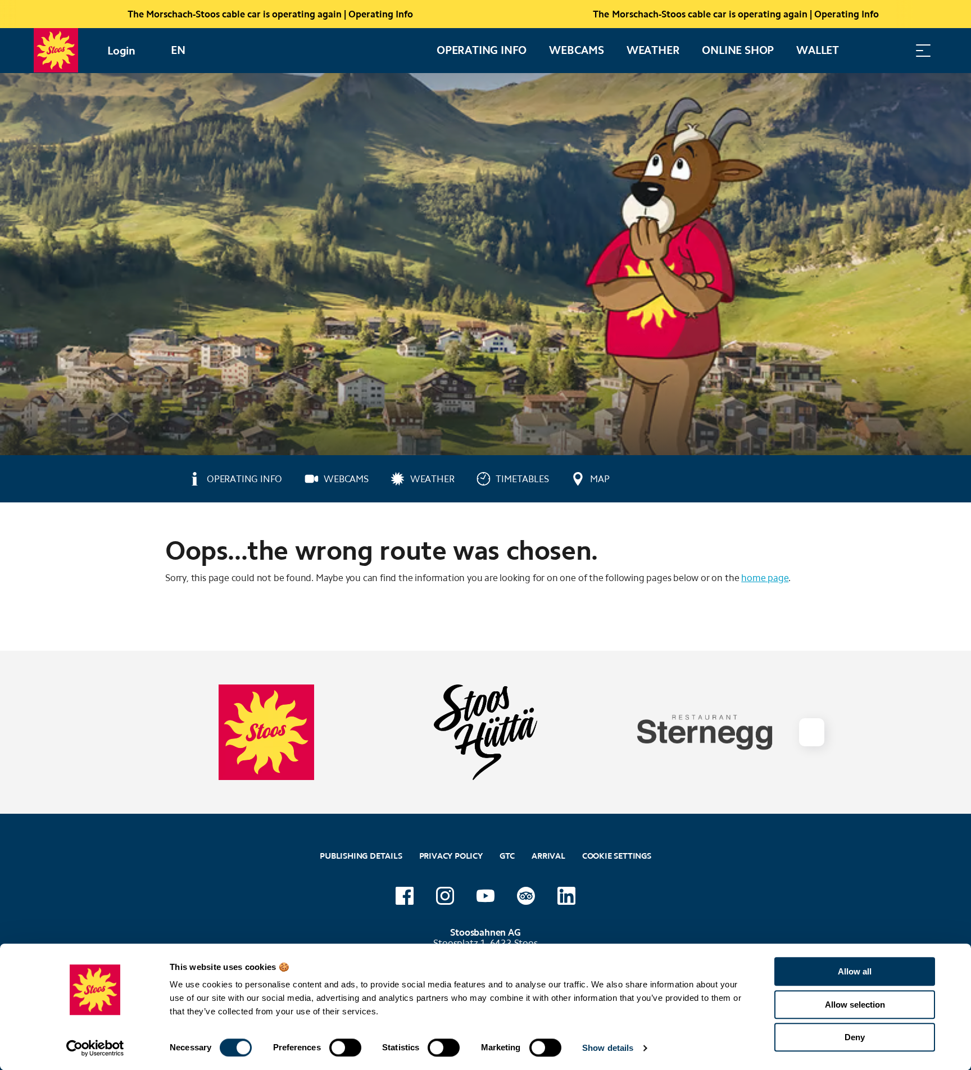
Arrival (548, 856)
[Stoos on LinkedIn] (566, 896)
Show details (607, 1048)
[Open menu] (923, 50)
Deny (855, 1037)
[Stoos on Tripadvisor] (526, 896)
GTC (507, 856)
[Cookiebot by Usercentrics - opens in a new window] (95, 1048)
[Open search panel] (895, 50)
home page (764, 577)
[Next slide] (811, 732)
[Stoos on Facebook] (405, 896)
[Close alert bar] (925, 14)
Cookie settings (616, 854)
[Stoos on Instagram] (445, 896)
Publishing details (361, 856)
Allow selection (855, 1004)
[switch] (345, 1048)
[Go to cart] (867, 50)
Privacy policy (451, 856)
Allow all (855, 971)
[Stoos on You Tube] (485, 896)
